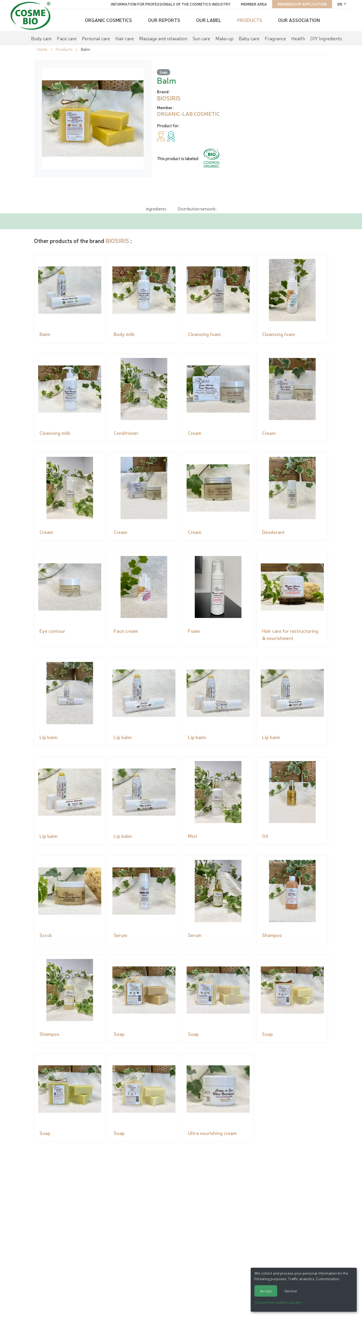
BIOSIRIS (117, 240)
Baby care (249, 38)
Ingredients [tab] (156, 208)
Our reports (164, 20)
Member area (254, 4)
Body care (41, 38)
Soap (163, 72)
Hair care (124, 38)
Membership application (302, 4)
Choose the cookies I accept (278, 1302)
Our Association (299, 20)
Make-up (224, 38)
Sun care (201, 38)
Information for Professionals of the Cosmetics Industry (170, 4)
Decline (291, 1290)
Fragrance (275, 38)
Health (298, 38)
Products (249, 20)
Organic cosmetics (108, 20)
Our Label (208, 20)
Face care (67, 38)
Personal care (96, 38)
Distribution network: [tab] (197, 208)
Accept (266, 1290)
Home (42, 49)
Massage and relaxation (163, 38)
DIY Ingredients (326, 38)
